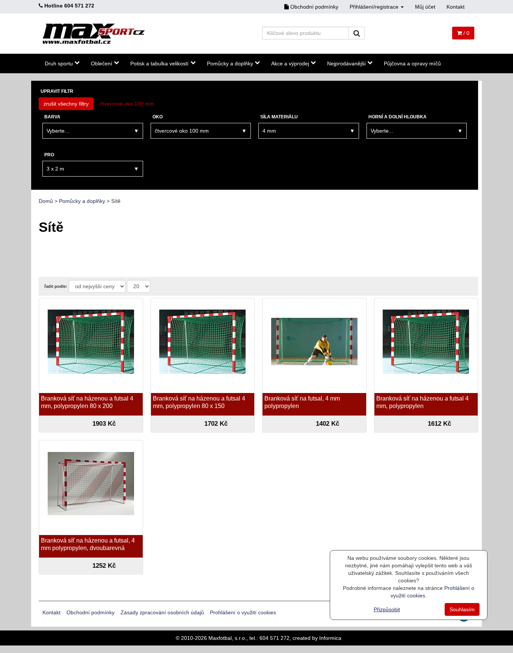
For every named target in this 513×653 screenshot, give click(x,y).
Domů (46, 201)
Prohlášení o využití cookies (243, 612)
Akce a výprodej (290, 63)
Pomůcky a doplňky (230, 63)
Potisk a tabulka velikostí (159, 63)
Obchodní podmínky (313, 7)
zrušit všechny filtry (66, 104)
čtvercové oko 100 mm (127, 104)
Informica (330, 638)
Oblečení (101, 63)
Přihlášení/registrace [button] (375, 7)
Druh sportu (59, 63)
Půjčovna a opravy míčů (412, 63)
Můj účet (425, 7)
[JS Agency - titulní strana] (93, 33)
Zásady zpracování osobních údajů (162, 612)
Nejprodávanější (346, 63)
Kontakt (456, 7)
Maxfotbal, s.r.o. (227, 638)
